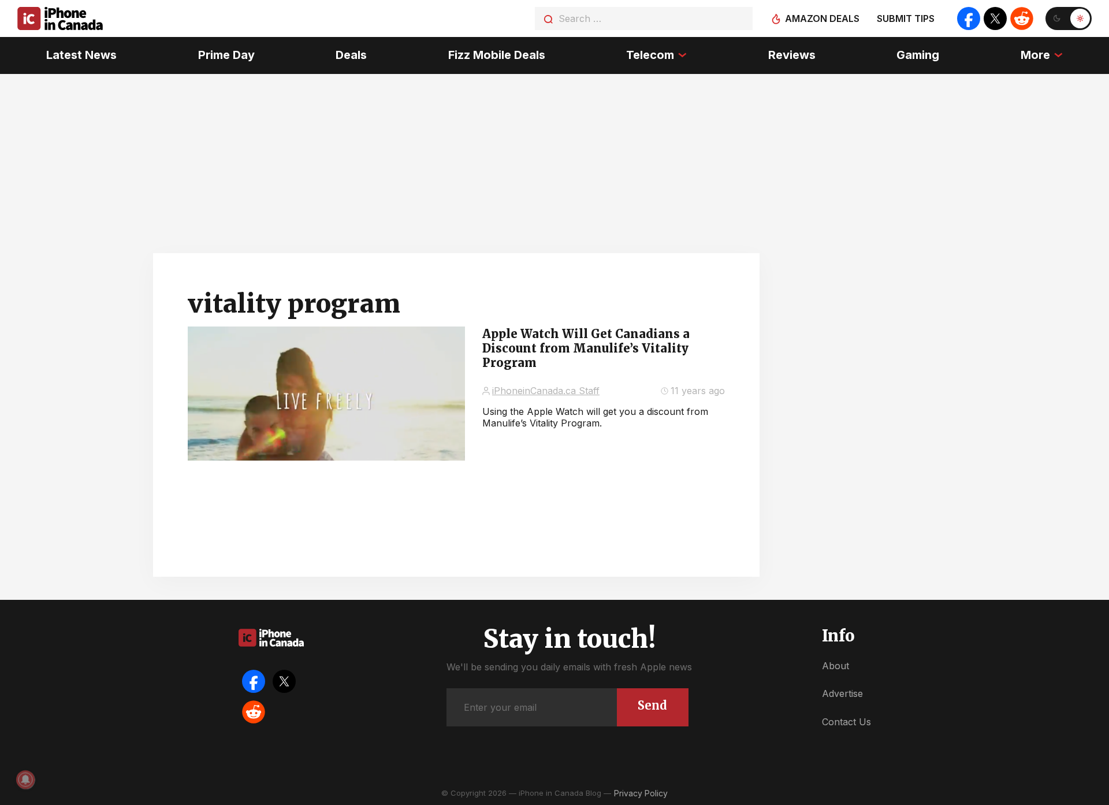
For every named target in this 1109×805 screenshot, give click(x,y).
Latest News (81, 55)
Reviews (792, 55)
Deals (351, 55)
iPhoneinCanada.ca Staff (546, 390)
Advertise (842, 693)
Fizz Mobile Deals (496, 55)
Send (652, 705)
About (835, 666)
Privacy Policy (641, 793)
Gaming (917, 55)
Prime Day (226, 55)
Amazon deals (822, 18)
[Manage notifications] (25, 779)
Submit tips (906, 18)
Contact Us (846, 722)
